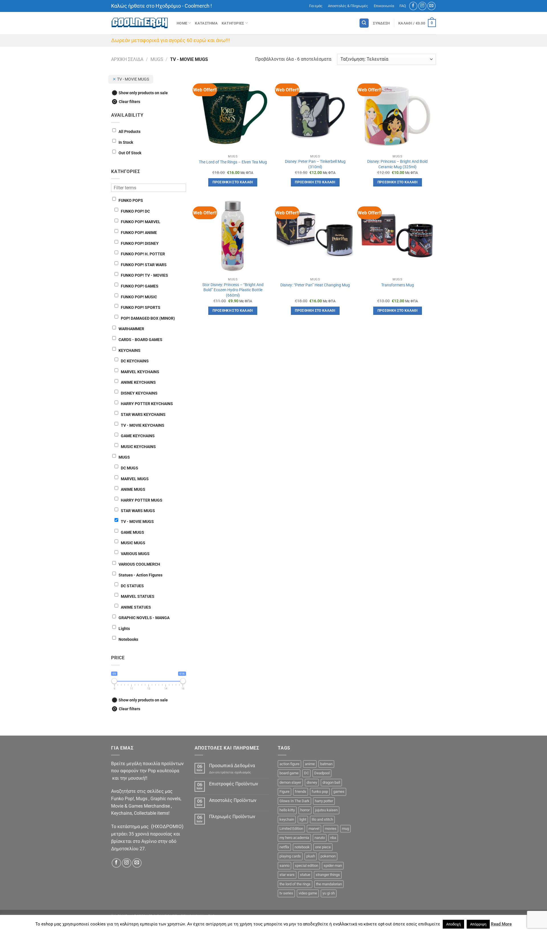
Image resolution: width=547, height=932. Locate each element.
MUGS (156, 59)
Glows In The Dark (294, 801)
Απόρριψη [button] (478, 924)
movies (330, 828)
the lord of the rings (295, 884)
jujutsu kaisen (326, 810)
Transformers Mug (397, 285)
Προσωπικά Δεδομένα (232, 765)
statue (305, 875)
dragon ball (331, 782)
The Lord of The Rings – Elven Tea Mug (233, 162)
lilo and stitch (322, 819)
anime (310, 764)
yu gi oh (329, 893)
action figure (289, 764)
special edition (306, 865)
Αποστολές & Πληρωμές (348, 6)
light (302, 819)
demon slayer (290, 782)
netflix (284, 847)
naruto (320, 837)
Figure (284, 791)
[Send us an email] (431, 6)
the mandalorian (329, 884)
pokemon (328, 856)
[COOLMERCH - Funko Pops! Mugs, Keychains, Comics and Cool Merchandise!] (139, 23)
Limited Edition (291, 828)
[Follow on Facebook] (413, 6)
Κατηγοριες (233, 23)
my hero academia (294, 837)
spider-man (333, 865)
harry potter (324, 801)
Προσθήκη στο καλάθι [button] (233, 182)
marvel (314, 828)
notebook (302, 847)
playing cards (290, 856)
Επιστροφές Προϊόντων (233, 784)
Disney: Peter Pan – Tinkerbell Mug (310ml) (315, 164)
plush (310, 856)
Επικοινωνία (384, 6)
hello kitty (287, 810)
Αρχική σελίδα (127, 59)
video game (308, 893)
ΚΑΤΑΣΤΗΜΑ (206, 23)
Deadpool (322, 773)
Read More (501, 924)
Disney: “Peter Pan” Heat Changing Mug (315, 285)
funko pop (320, 791)
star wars (287, 875)
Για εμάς (316, 6)
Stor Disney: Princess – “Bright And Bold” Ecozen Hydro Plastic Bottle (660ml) (233, 290)
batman (326, 764)
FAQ (402, 6)
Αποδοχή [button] (453, 924)
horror (305, 810)
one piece (323, 847)
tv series (286, 893)
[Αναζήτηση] (364, 23)
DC (306, 773)
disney (312, 782)
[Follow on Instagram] (422, 6)
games (338, 791)
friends (300, 791)
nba (333, 837)
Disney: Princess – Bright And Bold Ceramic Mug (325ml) (397, 164)
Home (182, 23)
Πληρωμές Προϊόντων (232, 816)
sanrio (284, 865)
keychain (286, 819)
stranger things (328, 875)
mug (345, 828)
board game (289, 773)
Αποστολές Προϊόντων (232, 800)
